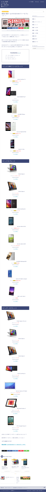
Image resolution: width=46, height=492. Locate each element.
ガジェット (36, 24)
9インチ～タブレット (12, 58)
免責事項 (12, 490)
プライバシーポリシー (6, 490)
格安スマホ (36, 41)
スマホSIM (36, 27)
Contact (42, 1)
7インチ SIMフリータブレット (14, 55)
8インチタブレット (11, 57)
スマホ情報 (36, 30)
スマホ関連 (31, 1)
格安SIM (35, 38)
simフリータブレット (5, 11)
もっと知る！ (16, 84)
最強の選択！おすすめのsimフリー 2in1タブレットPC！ (14, 444)
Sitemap (37, 1)
